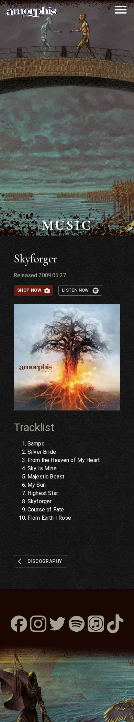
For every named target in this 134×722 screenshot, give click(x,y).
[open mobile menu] (121, 10)
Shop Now (29, 290)
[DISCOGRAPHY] (40, 555)
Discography (44, 561)
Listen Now (75, 290)
